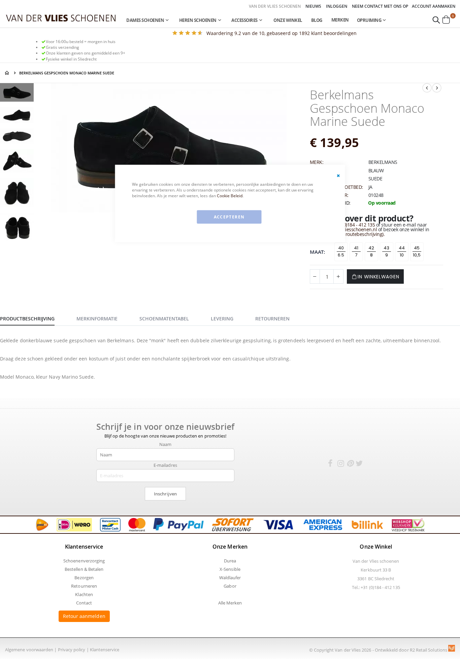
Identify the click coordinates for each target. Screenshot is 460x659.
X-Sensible (230, 569)
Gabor (230, 586)
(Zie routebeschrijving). (361, 234)
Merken (340, 20)
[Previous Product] (427, 88)
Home (7, 72)
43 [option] (386, 248)
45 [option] (417, 248)
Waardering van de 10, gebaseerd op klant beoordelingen (281, 33)
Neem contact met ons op (380, 6)
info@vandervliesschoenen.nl (346, 229)
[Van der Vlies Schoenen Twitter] (359, 464)
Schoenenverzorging (84, 561)
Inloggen (336, 6)
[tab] (32, 317)
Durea (230, 561)
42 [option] (371, 248)
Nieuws (313, 6)
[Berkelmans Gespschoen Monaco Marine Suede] (17, 93)
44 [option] (402, 248)
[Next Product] (436, 88)
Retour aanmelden (84, 616)
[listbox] (380, 253)
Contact (84, 603)
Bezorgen (84, 578)
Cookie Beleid (229, 195)
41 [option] (356, 248)
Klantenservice (105, 650)
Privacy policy (72, 650)
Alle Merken (230, 603)
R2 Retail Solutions (429, 650)
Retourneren (84, 586)
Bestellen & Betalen (84, 569)
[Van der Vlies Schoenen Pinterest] (350, 464)
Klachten (84, 594)
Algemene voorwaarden (29, 650)
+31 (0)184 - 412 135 (354, 224)
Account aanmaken (433, 6)
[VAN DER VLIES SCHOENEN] (61, 17)
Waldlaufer (230, 578)
